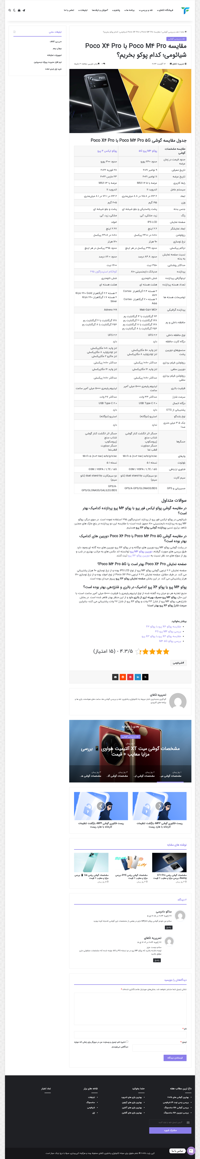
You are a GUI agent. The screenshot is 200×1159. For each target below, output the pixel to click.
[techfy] (186, 11)
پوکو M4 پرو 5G (148, 151)
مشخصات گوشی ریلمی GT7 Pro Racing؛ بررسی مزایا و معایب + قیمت (170, 876)
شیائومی (177, 663)
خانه (182, 32)
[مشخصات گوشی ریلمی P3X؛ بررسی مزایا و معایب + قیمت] (130, 862)
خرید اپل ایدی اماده (53, 69)
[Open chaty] (191, 1151)
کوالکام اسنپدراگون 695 (103, 272)
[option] (130, 751)
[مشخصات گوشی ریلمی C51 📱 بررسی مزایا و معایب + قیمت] (91, 862)
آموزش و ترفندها (100, 10)
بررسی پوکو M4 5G (170, 641)
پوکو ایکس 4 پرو (107, 151)
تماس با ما (69, 10)
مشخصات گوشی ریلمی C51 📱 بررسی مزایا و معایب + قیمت (91, 876)
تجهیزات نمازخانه (54, 55)
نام (184, 1028)
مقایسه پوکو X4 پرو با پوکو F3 (163, 627)
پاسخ (168, 927)
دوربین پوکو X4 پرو (139, 556)
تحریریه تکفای (178, 64)
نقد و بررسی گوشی (170, 32)
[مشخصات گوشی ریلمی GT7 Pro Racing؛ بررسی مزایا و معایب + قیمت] (169, 862)
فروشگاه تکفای (166, 10)
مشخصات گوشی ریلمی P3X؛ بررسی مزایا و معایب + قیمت (131, 876)
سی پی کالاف (56, 41)
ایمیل (183, 1042)
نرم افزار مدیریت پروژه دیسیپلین (48, 62)
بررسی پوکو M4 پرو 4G (168, 631)
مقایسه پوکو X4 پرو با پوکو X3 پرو (161, 636)
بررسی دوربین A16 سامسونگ (176, 1112)
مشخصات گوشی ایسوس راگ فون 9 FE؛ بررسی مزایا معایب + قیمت (130, 751)
